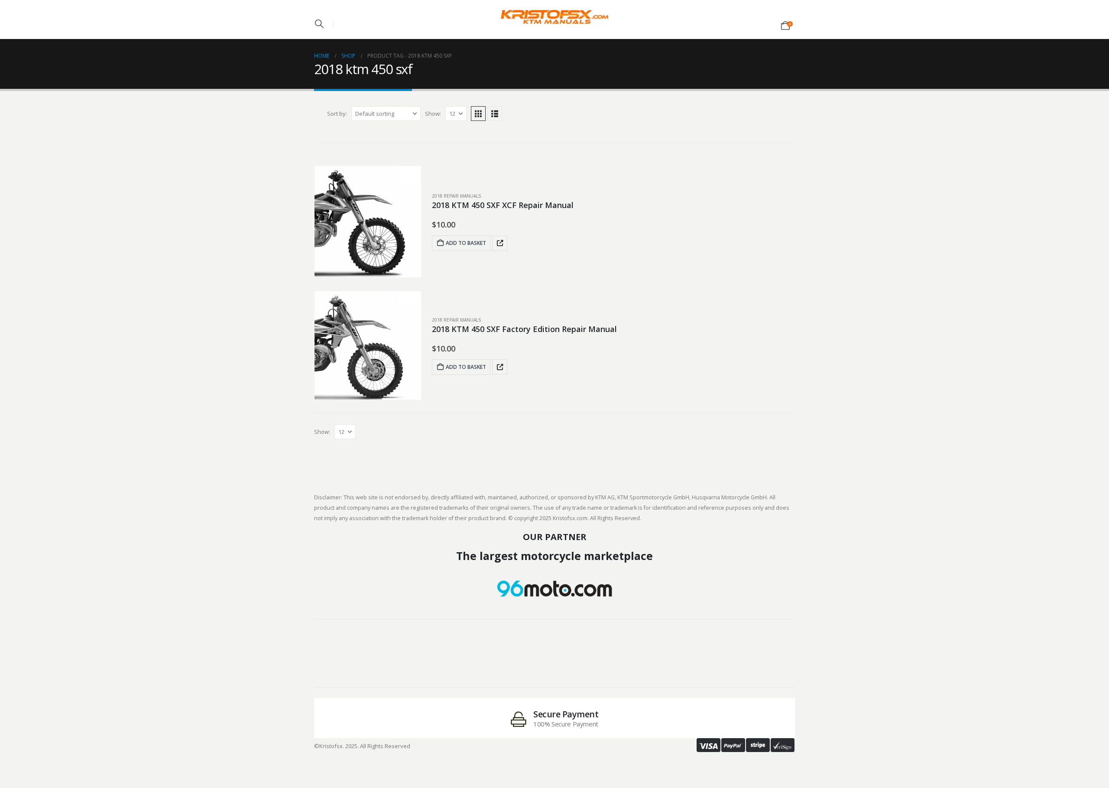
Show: (433, 113)
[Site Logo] (554, 17)
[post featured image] (368, 221)
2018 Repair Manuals (456, 196)
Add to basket (466, 243)
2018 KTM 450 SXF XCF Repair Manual (503, 205)
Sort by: (337, 113)
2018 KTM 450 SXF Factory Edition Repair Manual (524, 329)
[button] (319, 24)
